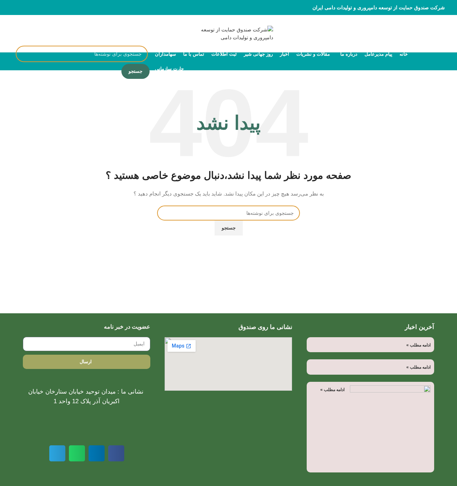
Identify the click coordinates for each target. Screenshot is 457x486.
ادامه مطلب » (418, 345)
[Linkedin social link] (24, 7)
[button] (116, 453)
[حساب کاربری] (18, 33)
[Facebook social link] (49, 7)
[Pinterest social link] (33, 7)
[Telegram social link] (16, 7)
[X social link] (41, 7)
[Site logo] (228, 33)
